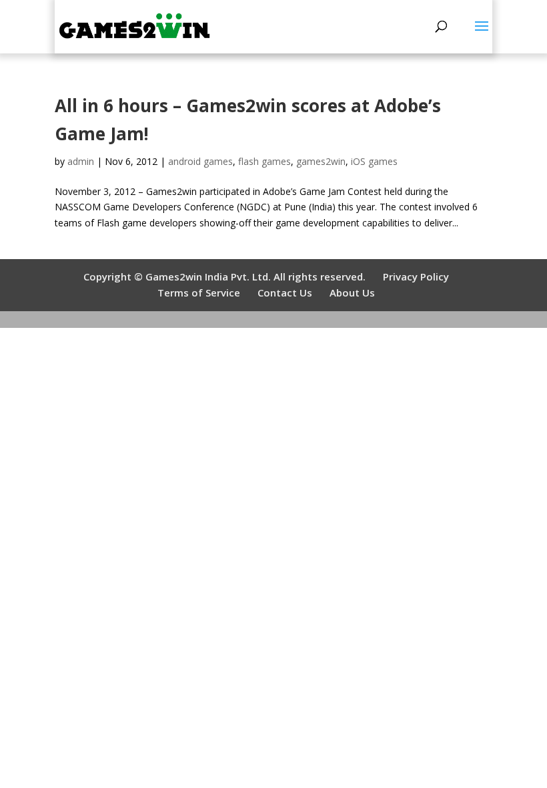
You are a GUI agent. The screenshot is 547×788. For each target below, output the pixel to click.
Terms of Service (198, 292)
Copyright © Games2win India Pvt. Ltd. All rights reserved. (224, 276)
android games (200, 161)
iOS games (374, 161)
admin (80, 161)
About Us (352, 292)
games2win (321, 161)
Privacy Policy (416, 276)
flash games (264, 161)
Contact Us (284, 292)
